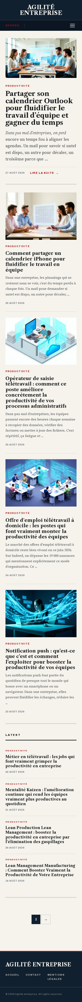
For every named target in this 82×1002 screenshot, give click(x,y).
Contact (33, 975)
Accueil (12, 25)
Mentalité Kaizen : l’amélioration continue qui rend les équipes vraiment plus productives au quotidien (39, 797)
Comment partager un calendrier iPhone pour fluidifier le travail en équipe (35, 261)
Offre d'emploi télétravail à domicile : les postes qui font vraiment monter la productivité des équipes (39, 528)
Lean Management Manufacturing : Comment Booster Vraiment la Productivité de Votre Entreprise (40, 870)
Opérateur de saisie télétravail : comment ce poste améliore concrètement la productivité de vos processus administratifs (35, 392)
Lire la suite (44, 173)
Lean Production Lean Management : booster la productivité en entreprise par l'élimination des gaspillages (37, 834)
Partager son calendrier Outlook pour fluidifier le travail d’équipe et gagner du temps (39, 107)
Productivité (17, 86)
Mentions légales (56, 977)
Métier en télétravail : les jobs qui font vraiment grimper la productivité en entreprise (40, 761)
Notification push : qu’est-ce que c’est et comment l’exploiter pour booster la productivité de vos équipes (40, 659)
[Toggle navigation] (72, 25)
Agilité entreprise (38, 964)
